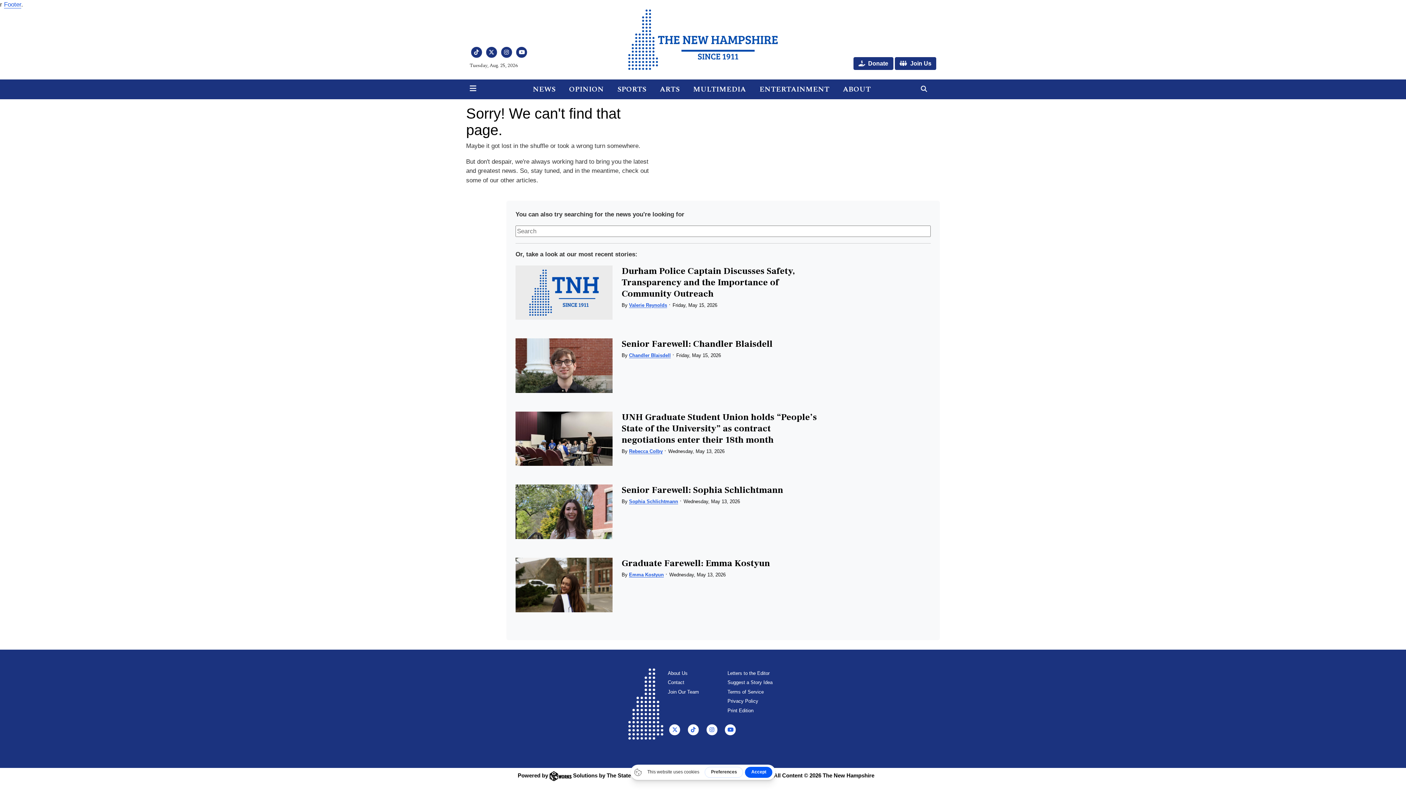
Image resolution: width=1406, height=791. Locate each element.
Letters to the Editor (749, 673)
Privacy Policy (743, 701)
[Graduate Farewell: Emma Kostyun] (564, 585)
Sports (631, 89)
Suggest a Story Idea (750, 682)
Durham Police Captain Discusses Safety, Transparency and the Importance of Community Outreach (708, 282)
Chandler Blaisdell (650, 355)
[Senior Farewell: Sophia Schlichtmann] (564, 511)
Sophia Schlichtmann (653, 501)
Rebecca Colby (646, 451)
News (544, 89)
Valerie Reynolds (648, 305)
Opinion (586, 89)
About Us (678, 673)
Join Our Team (683, 692)
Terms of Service (746, 692)
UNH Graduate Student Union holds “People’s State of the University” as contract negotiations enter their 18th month (719, 428)
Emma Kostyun (646, 575)
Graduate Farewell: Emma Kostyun (696, 563)
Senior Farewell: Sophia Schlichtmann (702, 490)
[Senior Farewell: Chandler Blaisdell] (564, 365)
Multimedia (719, 89)
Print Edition (741, 710)
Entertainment (794, 89)
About (857, 89)
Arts (670, 89)
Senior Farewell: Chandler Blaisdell (697, 344)
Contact (676, 682)
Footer (12, 4)
